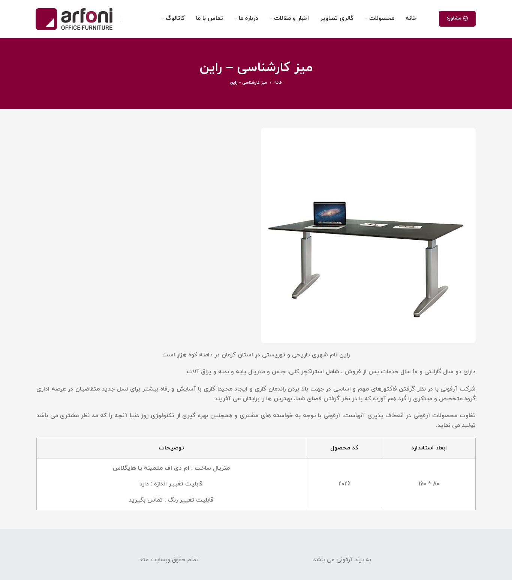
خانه (278, 83)
